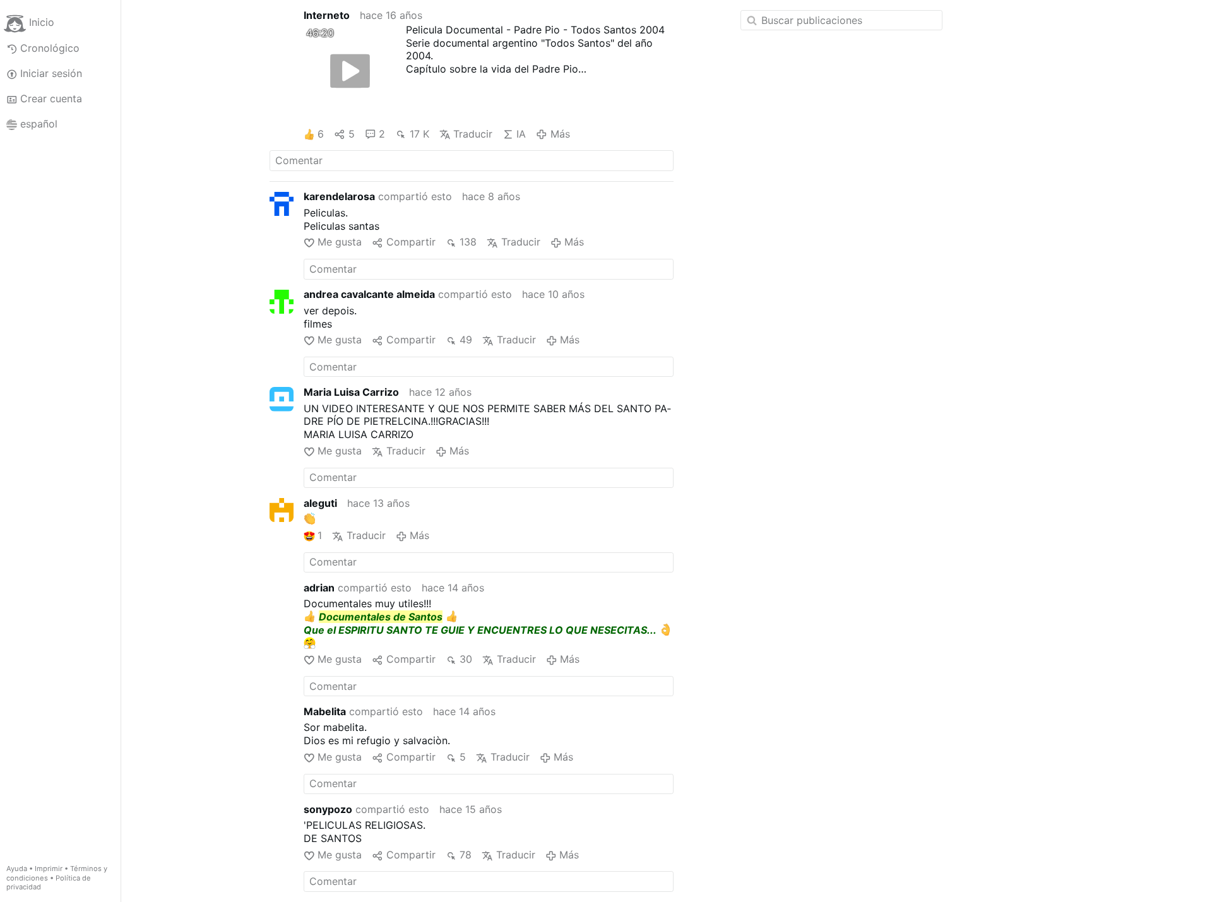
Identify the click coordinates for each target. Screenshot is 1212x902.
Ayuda (16, 868)
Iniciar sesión (51, 73)
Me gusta (340, 241)
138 (468, 241)
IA (521, 134)
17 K (419, 134)
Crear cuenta (51, 98)
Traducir (472, 134)
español (38, 123)
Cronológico (50, 48)
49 (466, 339)
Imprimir (48, 868)
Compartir (410, 241)
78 (466, 854)
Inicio (41, 22)
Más (559, 134)
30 (466, 659)
